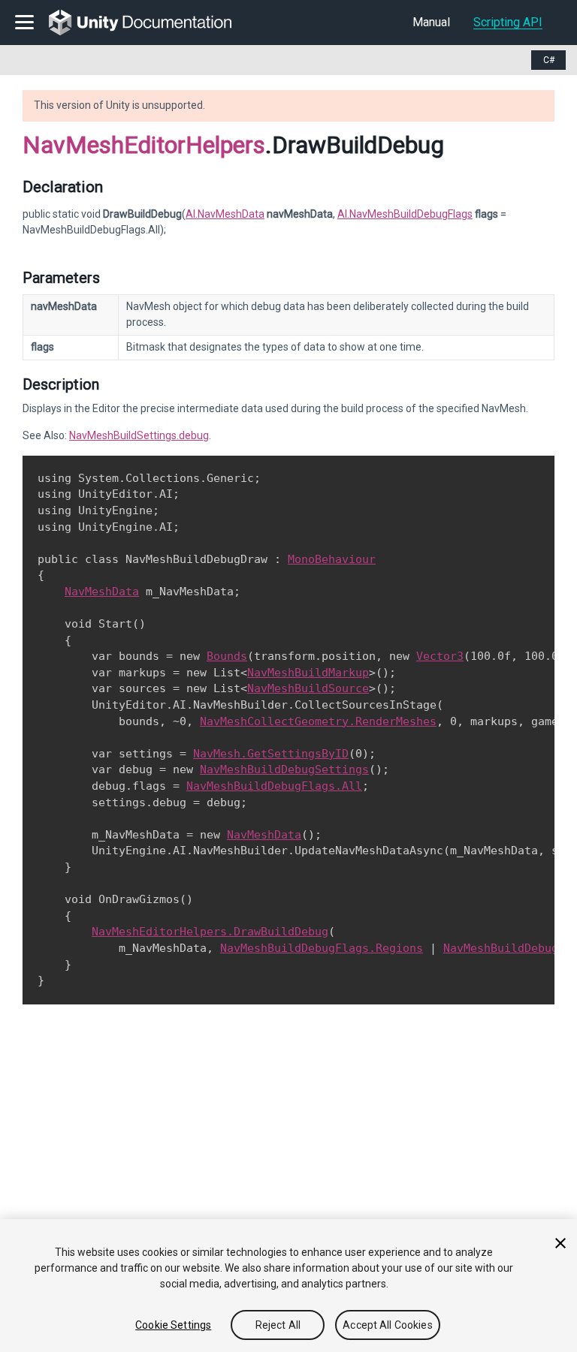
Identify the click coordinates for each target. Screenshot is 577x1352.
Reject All (278, 1325)
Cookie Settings (173, 1325)
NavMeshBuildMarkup (308, 672)
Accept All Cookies (388, 1325)
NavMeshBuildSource (308, 688)
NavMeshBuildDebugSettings (284, 769)
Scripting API (507, 22)
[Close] (560, 1243)
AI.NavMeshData (225, 214)
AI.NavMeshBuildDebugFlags (405, 214)
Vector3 (440, 656)
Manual (431, 22)
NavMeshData (102, 591)
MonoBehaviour (332, 559)
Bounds (227, 656)
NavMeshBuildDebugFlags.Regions (321, 948)
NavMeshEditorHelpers (144, 145)
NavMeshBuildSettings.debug (139, 435)
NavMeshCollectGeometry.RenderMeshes (318, 721)
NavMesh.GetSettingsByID (271, 753)
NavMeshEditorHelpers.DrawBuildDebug (210, 931)
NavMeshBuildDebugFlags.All (274, 786)
